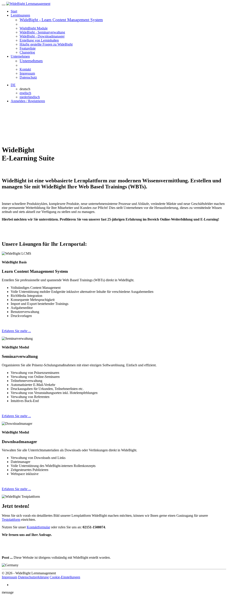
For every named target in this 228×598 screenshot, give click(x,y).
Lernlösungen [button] (20, 15)
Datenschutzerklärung (33, 577)
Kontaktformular (38, 527)
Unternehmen (31, 60)
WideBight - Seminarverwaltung (42, 32)
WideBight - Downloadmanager (42, 36)
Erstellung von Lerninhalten (39, 40)
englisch (25, 93)
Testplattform (11, 519)
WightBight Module (34, 28)
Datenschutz (28, 77)
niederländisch (30, 97)
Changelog (27, 52)
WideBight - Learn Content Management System (61, 19)
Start (14, 11)
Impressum (27, 73)
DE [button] (13, 85)
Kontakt (25, 69)
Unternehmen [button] (20, 56)
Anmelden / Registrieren (28, 101)
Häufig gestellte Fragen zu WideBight (46, 44)
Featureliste (28, 48)
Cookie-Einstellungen (65, 577)
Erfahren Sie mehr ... (16, 331)
